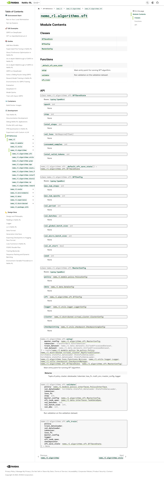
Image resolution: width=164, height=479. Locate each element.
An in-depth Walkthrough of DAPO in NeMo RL (19, 60)
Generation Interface (14, 234)
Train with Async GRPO (14, 96)
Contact (110, 471)
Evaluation (10, 85)
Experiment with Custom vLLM (17, 132)
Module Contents (139, 14)
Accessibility (73, 471)
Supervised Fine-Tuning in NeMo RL (19, 49)
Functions (138, 21)
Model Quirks (11, 92)
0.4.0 (36, 3)
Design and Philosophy (14, 216)
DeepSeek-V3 (11, 89)
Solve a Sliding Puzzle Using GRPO (18, 75)
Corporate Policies (85, 471)
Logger (8, 223)
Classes (137, 18)
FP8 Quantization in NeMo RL (17, 129)
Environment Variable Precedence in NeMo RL (19, 262)
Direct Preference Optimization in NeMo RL (18, 53)
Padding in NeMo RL (13, 220)
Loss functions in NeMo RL (16, 244)
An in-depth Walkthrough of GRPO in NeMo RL (19, 66)
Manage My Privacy (23, 471)
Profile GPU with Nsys (14, 125)
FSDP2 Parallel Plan (13, 247)
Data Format (11, 230)
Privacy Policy (10, 471)
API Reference (11, 136)
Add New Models (12, 45)
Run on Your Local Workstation (17, 19)
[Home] (38, 8)
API (136, 25)
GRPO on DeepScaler (14, 32)
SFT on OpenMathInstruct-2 (16, 36)
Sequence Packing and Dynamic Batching (17, 255)
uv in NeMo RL (11, 227)
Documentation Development (17, 118)
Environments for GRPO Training (18, 82)
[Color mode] (152, 3)
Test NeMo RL (11, 115)
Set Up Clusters (12, 23)
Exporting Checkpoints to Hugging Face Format (18, 239)
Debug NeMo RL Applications (16, 122)
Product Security (99, 471)
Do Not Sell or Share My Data (43, 471)
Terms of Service (61, 471)
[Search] (147, 3)
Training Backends (13, 251)
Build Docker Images (13, 105)
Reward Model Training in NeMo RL (19, 78)
